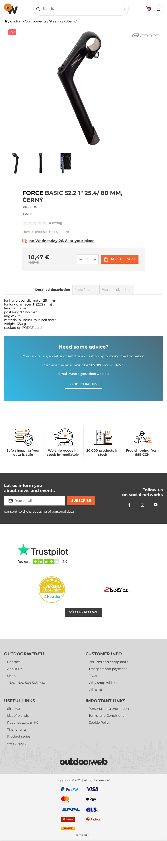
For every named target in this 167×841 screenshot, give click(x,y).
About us (14, 669)
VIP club (95, 690)
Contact (13, 662)
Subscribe (81, 500)
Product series (19, 736)
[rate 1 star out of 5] (24, 222)
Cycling (16, 21)
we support (16, 743)
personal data (63, 511)
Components (35, 21)
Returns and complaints (108, 662)
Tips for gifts (17, 729)
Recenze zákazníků (22, 722)
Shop (11, 676)
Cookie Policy (99, 722)
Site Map (14, 709)
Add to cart (123, 259)
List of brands (18, 716)
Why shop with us (103, 683)
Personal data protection (109, 709)
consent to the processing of (39, 511)
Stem (70, 21)
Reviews (24, 561)
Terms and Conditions (106, 716)
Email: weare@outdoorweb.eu (83, 374)
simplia (81, 835)
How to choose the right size (45, 232)
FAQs (93, 676)
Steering (56, 21)
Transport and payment (108, 669)
